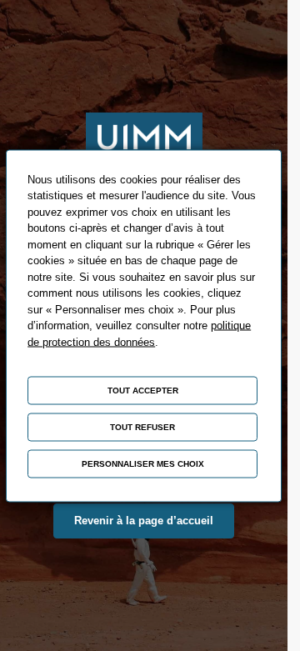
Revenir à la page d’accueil (143, 520)
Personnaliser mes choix (143, 463)
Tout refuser (142, 426)
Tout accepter (143, 389)
